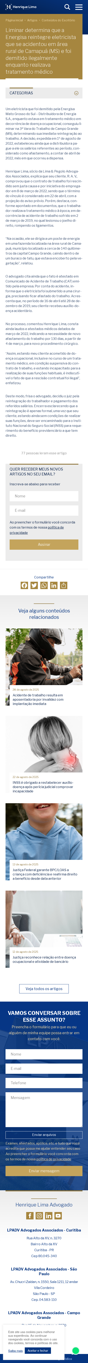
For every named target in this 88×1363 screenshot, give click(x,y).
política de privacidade (53, 1159)
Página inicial (14, 20)
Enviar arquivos (44, 1135)
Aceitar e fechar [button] (38, 1350)
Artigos (32, 20)
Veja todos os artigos (44, 989)
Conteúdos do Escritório (58, 20)
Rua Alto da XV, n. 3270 (44, 1238)
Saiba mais (15, 1351)
